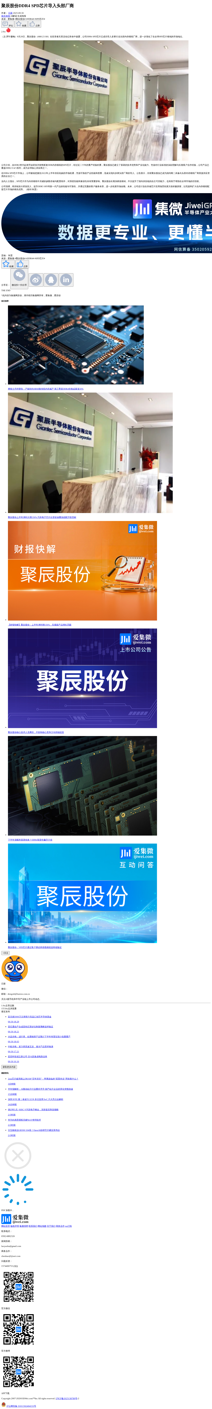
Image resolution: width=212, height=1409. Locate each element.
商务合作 (60, 1226)
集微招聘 (24, 1226)
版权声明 (14, 1226)
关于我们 (51, 1226)
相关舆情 (5, 16)
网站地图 (42, 1226)
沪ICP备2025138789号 (66, 1398)
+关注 (5, 953)
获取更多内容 (9, 1067)
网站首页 (5, 1226)
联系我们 (33, 1226)
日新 (10, 13)
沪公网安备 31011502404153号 (21, 1406)
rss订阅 (68, 1226)
